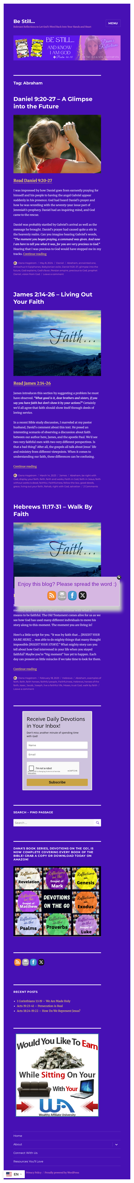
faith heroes (32, 681)
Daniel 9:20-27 (70, 266)
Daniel (60, 263)
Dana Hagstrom (27, 263)
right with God (61, 486)
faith (42, 479)
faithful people (48, 681)
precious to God (78, 270)
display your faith (29, 479)
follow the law (71, 482)
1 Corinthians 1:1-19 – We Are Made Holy (43, 1001)
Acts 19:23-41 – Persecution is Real (40, 1006)
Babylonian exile (51, 266)
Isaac (22, 685)
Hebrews (67, 678)
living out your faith (32, 486)
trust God (76, 685)
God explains (28, 270)
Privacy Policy (34, 1172)
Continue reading (35, 254)
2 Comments (90, 486)
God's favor (43, 270)
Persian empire (59, 270)
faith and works (55, 479)
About (17, 1144)
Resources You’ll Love (28, 1161)
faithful (43, 482)
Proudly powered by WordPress (62, 1172)
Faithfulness (55, 482)
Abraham (72, 263)
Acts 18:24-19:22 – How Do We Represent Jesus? (48, 1011)
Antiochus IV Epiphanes (27, 266)
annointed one (87, 263)
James (63, 475)
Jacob (30, 685)
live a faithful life (53, 685)
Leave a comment (53, 274)
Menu (113, 23)
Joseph (38, 685)
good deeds (87, 482)
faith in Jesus (87, 479)
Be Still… (24, 21)
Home (17, 1135)
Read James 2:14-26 (32, 383)
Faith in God (72, 479)
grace (16, 486)
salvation (75, 486)
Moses (66, 685)
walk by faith (90, 685)
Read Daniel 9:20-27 (32, 180)
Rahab (47, 486)
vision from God (31, 274)
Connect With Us (25, 1153)
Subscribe (57, 782)
